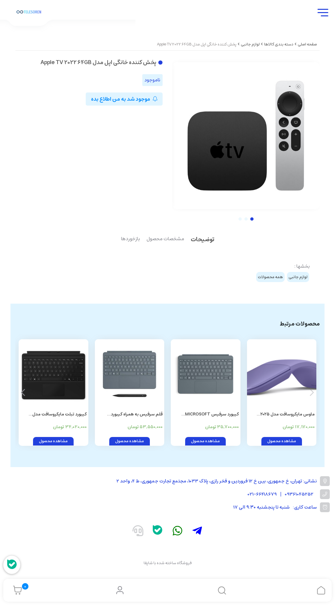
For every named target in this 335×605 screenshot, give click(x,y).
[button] (23, 392)
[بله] (157, 531)
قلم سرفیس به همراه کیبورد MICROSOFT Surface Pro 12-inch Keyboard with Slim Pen (130, 415)
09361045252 (299, 494)
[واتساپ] (177, 532)
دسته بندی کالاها (278, 44)
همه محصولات (270, 277)
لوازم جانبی (250, 44)
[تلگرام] (197, 532)
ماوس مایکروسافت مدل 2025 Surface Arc (287, 415)
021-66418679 (262, 494)
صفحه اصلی (307, 44)
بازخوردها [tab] (130, 239)
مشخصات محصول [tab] (165, 239)
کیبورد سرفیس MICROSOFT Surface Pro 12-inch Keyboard (210, 415)
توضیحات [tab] (202, 240)
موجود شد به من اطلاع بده (121, 99)
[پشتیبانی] (137, 532)
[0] (16, 590)
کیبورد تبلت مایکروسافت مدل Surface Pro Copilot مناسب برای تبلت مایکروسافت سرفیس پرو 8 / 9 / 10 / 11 (54, 415)
